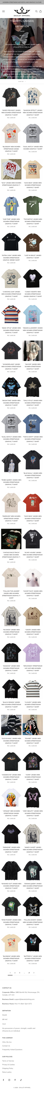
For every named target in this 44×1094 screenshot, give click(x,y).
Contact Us (6, 1046)
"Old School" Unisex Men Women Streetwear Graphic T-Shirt (11, 741)
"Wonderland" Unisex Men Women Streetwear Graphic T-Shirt (11, 366)
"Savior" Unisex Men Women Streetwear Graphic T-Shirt (33, 366)
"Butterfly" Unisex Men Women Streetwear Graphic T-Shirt (33, 958)
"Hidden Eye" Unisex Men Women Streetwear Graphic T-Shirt (11, 777)
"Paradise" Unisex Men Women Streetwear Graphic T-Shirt (11, 849)
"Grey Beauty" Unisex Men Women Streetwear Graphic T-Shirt (33, 813)
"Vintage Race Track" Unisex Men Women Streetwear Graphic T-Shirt (11, 556)
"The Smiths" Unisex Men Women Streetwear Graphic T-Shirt (32, 221)
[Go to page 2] (33, 972)
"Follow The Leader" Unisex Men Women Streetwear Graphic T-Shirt (11, 594)
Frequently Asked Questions (12, 1050)
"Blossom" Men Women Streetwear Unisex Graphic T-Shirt (11, 149)
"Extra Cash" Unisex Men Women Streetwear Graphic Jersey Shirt (11, 258)
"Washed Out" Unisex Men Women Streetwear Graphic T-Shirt (11, 886)
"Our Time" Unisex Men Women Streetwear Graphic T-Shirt (11, 221)
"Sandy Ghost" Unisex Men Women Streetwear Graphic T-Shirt (33, 849)
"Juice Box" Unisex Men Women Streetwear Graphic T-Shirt (33, 185)
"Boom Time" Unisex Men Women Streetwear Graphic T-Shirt (11, 403)
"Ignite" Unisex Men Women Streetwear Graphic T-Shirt (33, 632)
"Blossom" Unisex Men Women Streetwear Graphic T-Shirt (11, 958)
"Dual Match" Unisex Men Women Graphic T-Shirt (33, 148)
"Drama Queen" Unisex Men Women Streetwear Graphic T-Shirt (33, 886)
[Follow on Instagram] (9, 1080)
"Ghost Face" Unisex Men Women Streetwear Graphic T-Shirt (32, 593)
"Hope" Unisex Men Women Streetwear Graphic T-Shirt (33, 777)
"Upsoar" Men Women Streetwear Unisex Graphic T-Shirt (11, 813)
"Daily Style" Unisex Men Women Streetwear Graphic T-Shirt (32, 403)
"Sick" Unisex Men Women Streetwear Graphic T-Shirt (11, 185)
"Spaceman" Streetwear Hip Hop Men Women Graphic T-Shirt (32, 668)
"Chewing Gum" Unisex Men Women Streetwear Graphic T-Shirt (11, 294)
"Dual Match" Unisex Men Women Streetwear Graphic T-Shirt (11, 439)
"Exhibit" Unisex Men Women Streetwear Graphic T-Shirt (33, 741)
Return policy (7, 1072)
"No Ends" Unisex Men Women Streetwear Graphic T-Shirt (11, 632)
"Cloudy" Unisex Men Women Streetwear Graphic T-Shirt (33, 704)
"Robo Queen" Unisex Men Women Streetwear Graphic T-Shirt (11, 482)
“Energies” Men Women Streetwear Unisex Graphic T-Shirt (11, 518)
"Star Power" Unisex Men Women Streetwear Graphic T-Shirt (11, 922)
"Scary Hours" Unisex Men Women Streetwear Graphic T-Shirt (33, 555)
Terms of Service (8, 1061)
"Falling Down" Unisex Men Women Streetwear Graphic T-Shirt (33, 922)
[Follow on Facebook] (3, 1080)
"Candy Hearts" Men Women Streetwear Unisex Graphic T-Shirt (33, 294)
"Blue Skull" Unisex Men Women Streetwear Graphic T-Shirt (32, 475)
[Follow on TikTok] (21, 1080)
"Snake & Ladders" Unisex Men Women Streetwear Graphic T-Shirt (33, 330)
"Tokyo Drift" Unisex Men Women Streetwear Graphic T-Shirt (33, 439)
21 (29, 973)
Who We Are (7, 1042)
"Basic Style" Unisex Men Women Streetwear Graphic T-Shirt (11, 330)
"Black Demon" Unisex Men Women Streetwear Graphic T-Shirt (11, 704)
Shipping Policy (7, 1068)
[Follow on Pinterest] (15, 1080)
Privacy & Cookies (8, 1065)
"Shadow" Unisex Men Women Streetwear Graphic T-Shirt (11, 668)
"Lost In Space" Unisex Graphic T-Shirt (32, 257)
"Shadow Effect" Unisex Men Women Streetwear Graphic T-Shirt (33, 112)
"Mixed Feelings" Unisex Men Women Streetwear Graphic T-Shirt (11, 112)
